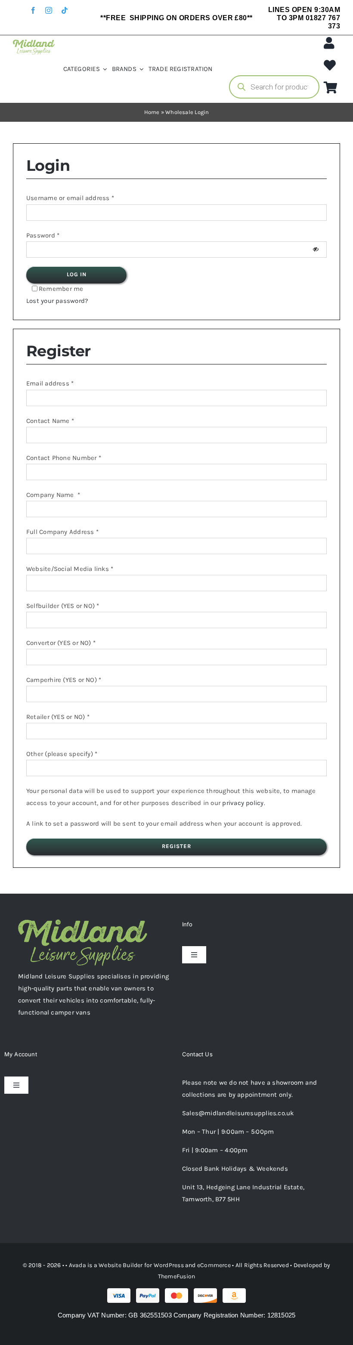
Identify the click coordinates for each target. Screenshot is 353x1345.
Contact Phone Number (63, 458)
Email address (50, 383)
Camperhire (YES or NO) (63, 680)
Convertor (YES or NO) (61, 643)
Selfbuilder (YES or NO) (62, 606)
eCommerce (214, 1265)
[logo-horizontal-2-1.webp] (34, 42)
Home (152, 112)
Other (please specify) (61, 754)
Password (42, 235)
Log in (77, 274)
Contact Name (50, 421)
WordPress (169, 1265)
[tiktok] (64, 10)
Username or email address (70, 198)
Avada (77, 1265)
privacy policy (242, 803)
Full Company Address (62, 532)
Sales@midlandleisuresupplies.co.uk (238, 1113)
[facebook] (33, 10)
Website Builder (120, 1265)
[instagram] (48, 10)
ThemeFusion (176, 1276)
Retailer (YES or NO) (58, 717)
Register (176, 846)
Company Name (53, 495)
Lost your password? (57, 301)
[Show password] (315, 249)
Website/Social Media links (69, 569)
